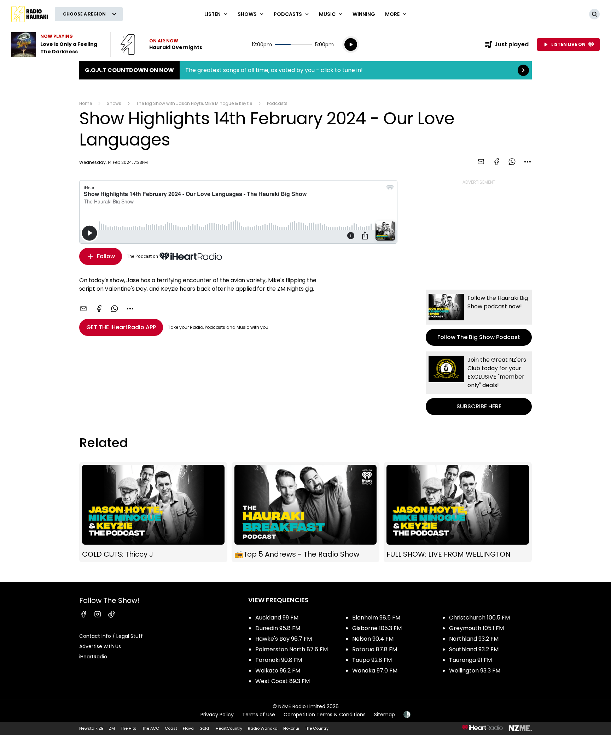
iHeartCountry (228, 728)
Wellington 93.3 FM (474, 670)
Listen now (161, 44)
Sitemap (384, 714)
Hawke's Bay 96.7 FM (283, 639)
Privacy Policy (217, 714)
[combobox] (527, 162)
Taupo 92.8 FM (372, 660)
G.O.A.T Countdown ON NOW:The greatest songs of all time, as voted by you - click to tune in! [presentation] (305, 70)
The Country (316, 728)
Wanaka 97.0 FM (374, 670)
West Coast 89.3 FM (282, 681)
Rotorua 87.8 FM (374, 649)
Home (85, 103)
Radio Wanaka (263, 728)
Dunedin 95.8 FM (277, 628)
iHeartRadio (93, 656)
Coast (171, 728)
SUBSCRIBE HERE (479, 383)
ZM (112, 728)
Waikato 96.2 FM (277, 670)
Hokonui (291, 728)
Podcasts (277, 103)
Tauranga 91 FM (470, 660)
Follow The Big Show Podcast (479, 318)
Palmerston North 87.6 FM (291, 649)
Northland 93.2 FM (474, 639)
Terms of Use (258, 714)
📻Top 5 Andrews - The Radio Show (306, 512)
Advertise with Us (100, 646)
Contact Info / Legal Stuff (111, 636)
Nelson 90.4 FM (373, 639)
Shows (114, 103)
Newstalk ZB (91, 728)
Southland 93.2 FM (474, 649)
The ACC (150, 728)
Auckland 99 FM (276, 618)
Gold (204, 728)
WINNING (364, 14)
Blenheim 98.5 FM (376, 618)
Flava (188, 728)
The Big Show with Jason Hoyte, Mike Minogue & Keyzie (194, 103)
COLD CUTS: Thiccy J (153, 512)
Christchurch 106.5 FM (479, 618)
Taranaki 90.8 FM (278, 660)
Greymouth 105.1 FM (476, 628)
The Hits (128, 728)
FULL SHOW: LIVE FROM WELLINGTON (458, 512)
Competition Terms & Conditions (325, 714)
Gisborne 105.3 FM (377, 628)
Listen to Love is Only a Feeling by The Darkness (56, 44)
